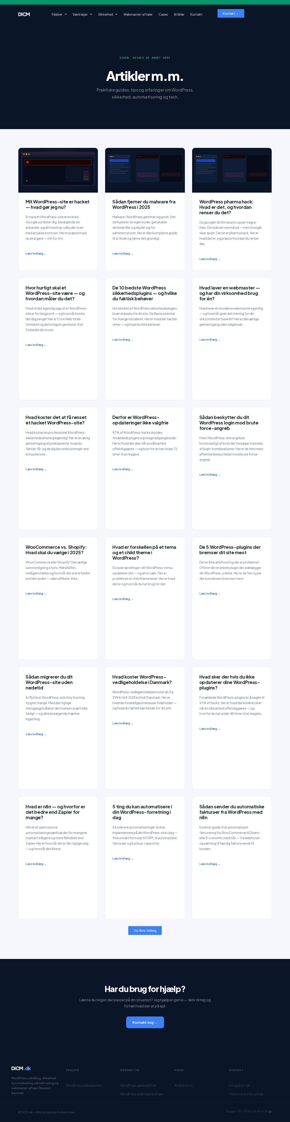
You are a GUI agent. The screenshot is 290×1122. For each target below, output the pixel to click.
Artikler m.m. (184, 1085)
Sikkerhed (105, 14)
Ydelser (56, 14)
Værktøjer (80, 14)
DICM (24, 14)
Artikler (179, 14)
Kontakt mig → (145, 1022)
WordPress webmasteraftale (141, 1094)
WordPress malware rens (84, 1085)
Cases (163, 14)
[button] (145, 930)
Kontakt (196, 14)
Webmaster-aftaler (138, 14)
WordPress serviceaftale (138, 1085)
